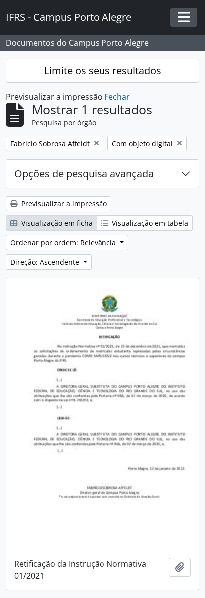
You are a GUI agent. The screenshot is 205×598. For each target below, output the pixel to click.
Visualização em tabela (149, 223)
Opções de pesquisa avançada (84, 173)
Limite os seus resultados (102, 70)
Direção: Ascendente (45, 262)
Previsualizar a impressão (63, 203)
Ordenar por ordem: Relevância (64, 242)
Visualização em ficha (56, 223)
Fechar (117, 96)
